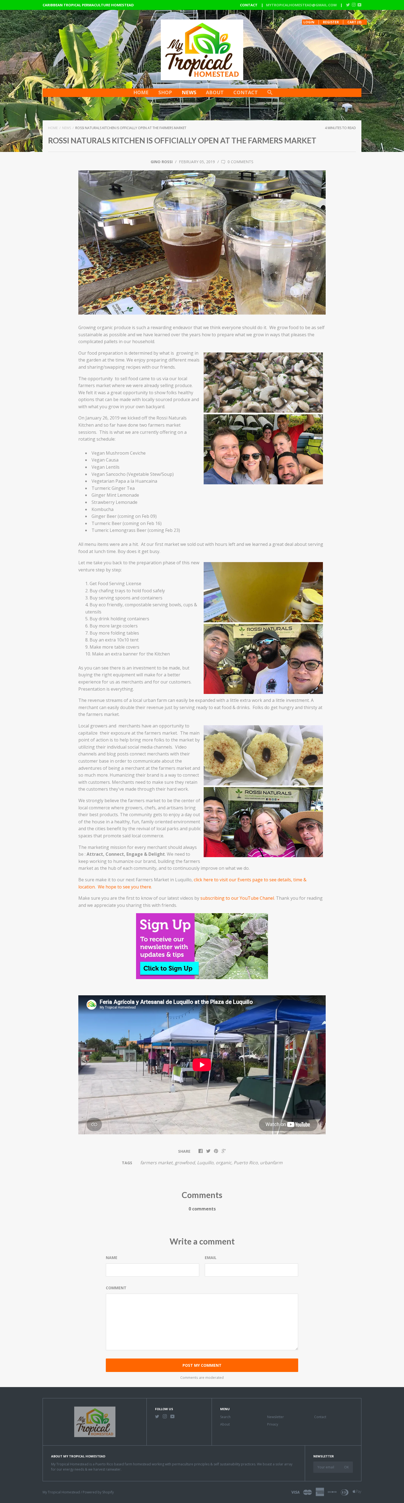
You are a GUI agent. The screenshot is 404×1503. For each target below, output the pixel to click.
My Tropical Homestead (61, 1492)
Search (225, 1417)
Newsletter (275, 1417)
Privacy (272, 1424)
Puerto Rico (246, 1163)
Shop (165, 92)
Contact (245, 92)
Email (211, 1257)
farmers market (156, 1163)
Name (111, 1257)
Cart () (354, 22)
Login (308, 22)
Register (331, 22)
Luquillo (205, 1163)
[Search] (269, 95)
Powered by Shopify (98, 1492)
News (189, 92)
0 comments (239, 161)
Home (141, 92)
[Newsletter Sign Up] (202, 987)
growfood (185, 1163)
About (215, 92)
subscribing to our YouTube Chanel (237, 898)
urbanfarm (271, 1163)
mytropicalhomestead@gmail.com (301, 4)
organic (223, 1163)
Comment (116, 1287)
